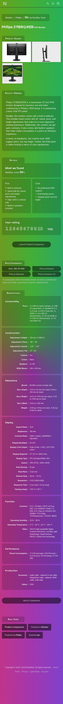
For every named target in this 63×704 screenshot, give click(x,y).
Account (44, 672)
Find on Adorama (16, 274)
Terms (17, 672)
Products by (13, 635)
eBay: (16, 269)
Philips (19, 18)
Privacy (25, 672)
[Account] (58, 3)
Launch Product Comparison (31, 244)
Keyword (34, 635)
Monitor (8, 18)
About (55, 667)
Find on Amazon (47, 269)
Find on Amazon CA (46, 274)
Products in (39, 627)
